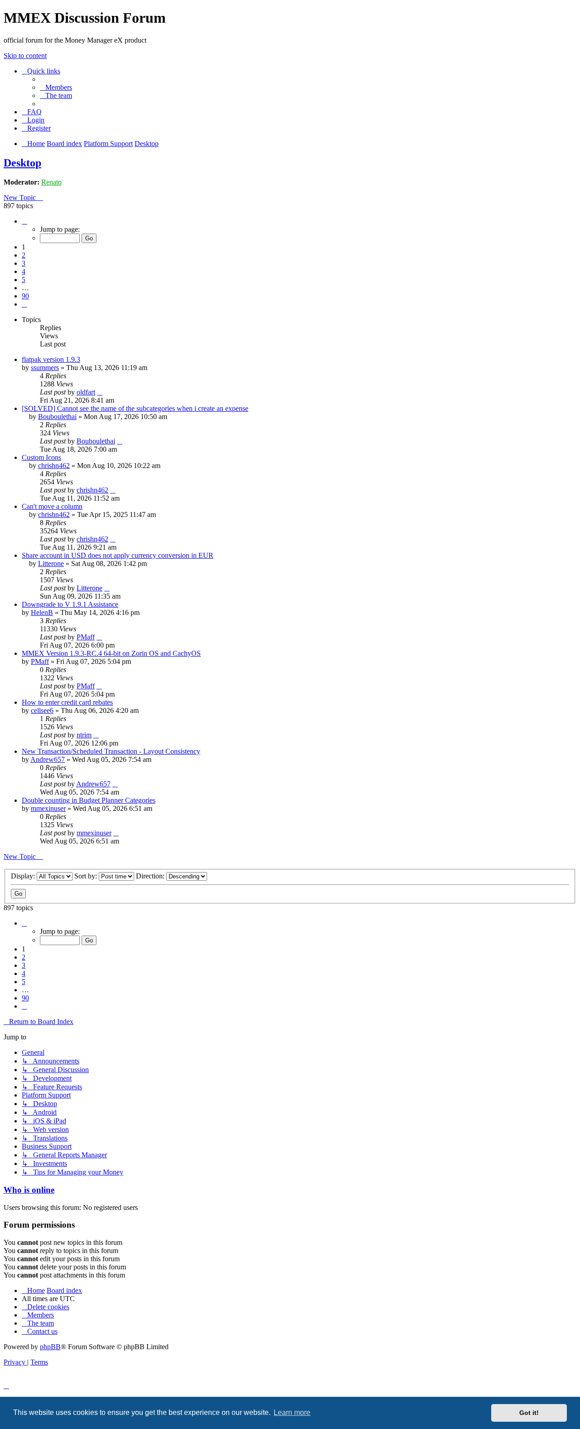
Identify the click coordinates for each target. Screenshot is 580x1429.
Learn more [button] (292, 1412)
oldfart (86, 392)
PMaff (86, 637)
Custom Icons (41, 457)
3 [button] (23, 263)
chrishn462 (54, 465)
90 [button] (25, 296)
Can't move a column (52, 506)
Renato (51, 182)
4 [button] (23, 271)
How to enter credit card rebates (67, 702)
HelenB (42, 612)
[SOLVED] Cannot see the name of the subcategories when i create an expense (135, 408)
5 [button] (23, 279)
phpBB (50, 1347)
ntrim (84, 735)
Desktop (22, 163)
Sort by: (86, 876)
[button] (24, 221)
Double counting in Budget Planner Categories (88, 800)
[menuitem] (56, 87)
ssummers (45, 367)
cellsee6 (42, 710)
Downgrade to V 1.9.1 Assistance (70, 604)
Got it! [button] (529, 1412)
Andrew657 (47, 759)
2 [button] (23, 255)
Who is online (29, 1190)
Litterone (51, 563)
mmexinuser (48, 808)
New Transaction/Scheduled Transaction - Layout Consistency (111, 751)
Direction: (151, 876)
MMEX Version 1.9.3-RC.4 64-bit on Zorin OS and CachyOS (111, 653)
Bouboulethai (57, 416)
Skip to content (25, 55)
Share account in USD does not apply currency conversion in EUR (117, 555)
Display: (24, 876)
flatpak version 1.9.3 (51, 359)
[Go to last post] (99, 392)
